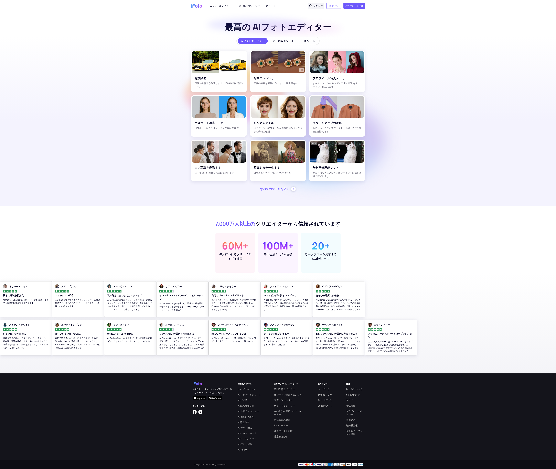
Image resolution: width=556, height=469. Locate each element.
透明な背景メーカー (284, 389)
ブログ (349, 400)
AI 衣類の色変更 (246, 416)
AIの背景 (242, 400)
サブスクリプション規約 (354, 432)
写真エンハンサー (283, 400)
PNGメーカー (281, 425)
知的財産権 (352, 425)
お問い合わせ (353, 394)
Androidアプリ (325, 400)
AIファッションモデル (249, 394)
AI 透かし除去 (245, 427)
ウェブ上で (323, 389)
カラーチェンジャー (284, 405)
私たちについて (354, 389)
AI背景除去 (243, 422)
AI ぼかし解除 (245, 444)
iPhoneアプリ (325, 394)
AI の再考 (242, 449)
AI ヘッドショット (247, 433)
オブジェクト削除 (283, 431)
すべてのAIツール (247, 389)
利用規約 (350, 420)
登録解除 (350, 405)
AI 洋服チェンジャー (248, 411)
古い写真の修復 (282, 420)
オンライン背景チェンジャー (289, 394)
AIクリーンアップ (247, 438)
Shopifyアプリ (325, 405)
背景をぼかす (281, 436)
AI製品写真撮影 (246, 405)
